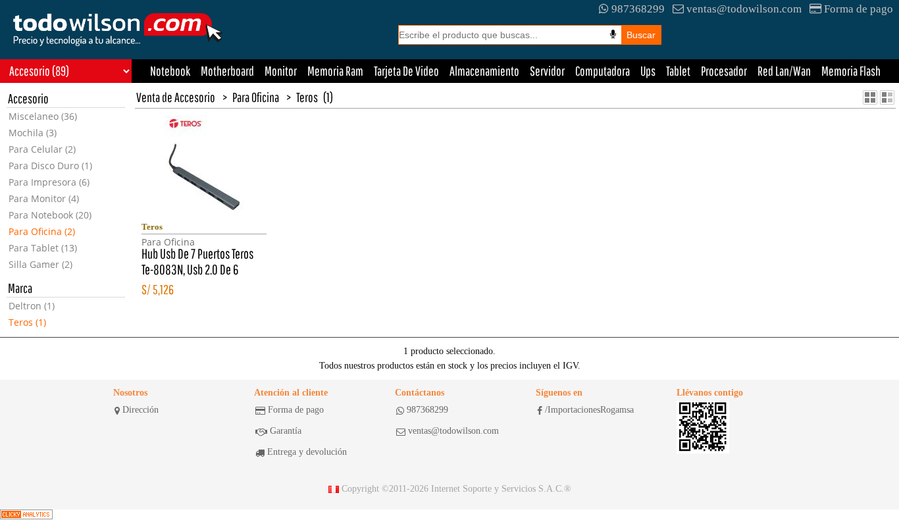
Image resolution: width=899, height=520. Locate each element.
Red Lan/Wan (784, 70)
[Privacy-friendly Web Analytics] (26, 514)
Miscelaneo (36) (43, 116)
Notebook (170, 70)
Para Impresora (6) (49, 182)
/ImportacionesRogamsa (589, 410)
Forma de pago (858, 9)
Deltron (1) (32, 305)
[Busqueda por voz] (613, 34)
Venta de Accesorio (175, 97)
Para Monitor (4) (44, 198)
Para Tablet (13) (43, 248)
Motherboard (227, 70)
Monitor (281, 70)
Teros (307, 97)
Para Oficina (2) (42, 231)
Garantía (285, 431)
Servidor (547, 70)
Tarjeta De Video (406, 70)
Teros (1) (27, 322)
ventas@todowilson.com (744, 9)
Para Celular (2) (42, 149)
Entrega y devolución (307, 452)
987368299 (638, 9)
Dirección (140, 410)
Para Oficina (255, 97)
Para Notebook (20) (50, 215)
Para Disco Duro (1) (50, 165)
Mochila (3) (33, 132)
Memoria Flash (851, 70)
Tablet (678, 70)
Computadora (602, 70)
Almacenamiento (484, 70)
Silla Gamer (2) (40, 264)
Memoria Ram (335, 70)
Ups (647, 70)
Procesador (724, 70)
